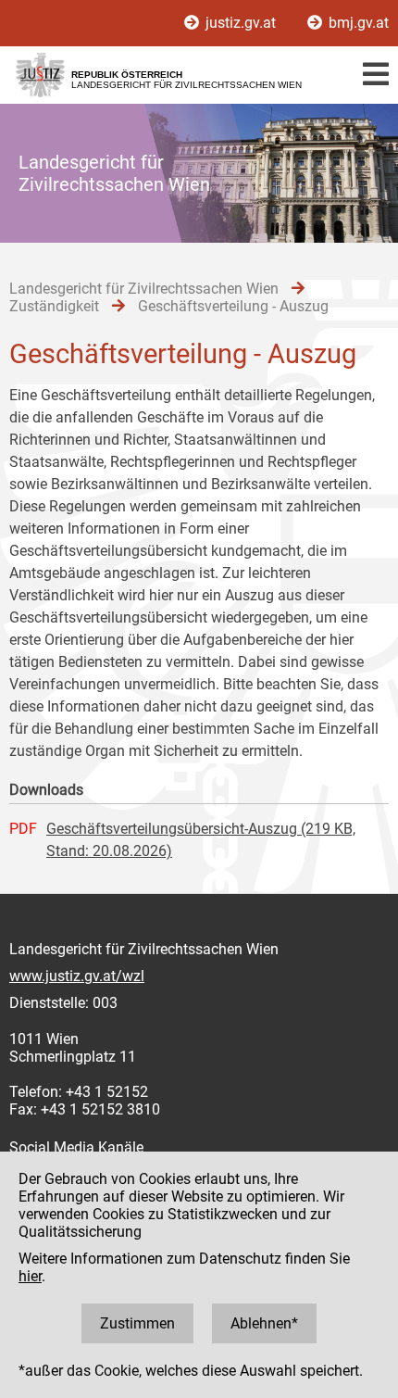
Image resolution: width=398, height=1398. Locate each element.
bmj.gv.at (357, 22)
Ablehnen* (264, 1323)
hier (30, 1276)
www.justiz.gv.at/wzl (76, 976)
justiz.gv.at (241, 22)
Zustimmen (137, 1323)
